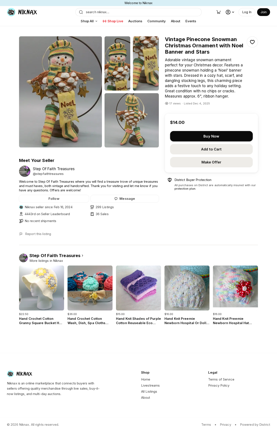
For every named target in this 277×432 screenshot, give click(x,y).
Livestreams (150, 385)
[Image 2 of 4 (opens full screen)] (117, 63)
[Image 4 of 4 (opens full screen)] (132, 120)
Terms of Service (221, 379)
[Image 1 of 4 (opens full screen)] (60, 91)
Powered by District (255, 424)
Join (264, 12)
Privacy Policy (219, 385)
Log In (247, 12)
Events (190, 21)
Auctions (135, 21)
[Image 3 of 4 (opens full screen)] (146, 63)
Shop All (87, 21)
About (175, 21)
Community (156, 21)
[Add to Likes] (252, 42)
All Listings (149, 391)
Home (145, 379)
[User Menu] (230, 12)
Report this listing (38, 234)
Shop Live (115, 21)
